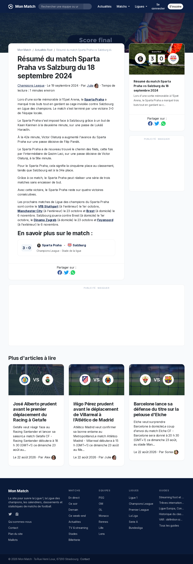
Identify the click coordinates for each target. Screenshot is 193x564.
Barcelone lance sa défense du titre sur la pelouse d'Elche (156, 409)
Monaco (104, 515)
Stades (73, 533)
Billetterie (74, 539)
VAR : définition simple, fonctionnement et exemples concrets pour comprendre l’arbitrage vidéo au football (172, 519)
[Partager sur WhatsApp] (73, 272)
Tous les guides (169, 525)
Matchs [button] (122, 6)
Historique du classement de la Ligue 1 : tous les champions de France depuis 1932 (172, 514)
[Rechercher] (88, 6)
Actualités (104, 6)
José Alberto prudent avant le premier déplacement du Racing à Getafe (35, 411)
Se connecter (158, 6)
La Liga (133, 515)
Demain (73, 509)
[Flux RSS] (23, 513)
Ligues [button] (140, 6)
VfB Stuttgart (48, 206)
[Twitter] (10, 514)
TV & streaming (78, 527)
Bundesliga (135, 527)
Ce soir (73, 503)
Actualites (75, 521)
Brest (90, 211)
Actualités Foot (43, 49)
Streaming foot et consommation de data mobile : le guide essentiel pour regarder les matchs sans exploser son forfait (172, 497)
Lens (102, 533)
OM (101, 503)
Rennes (103, 521)
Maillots (13, 539)
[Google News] (17, 514)
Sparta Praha (94, 99)
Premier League (139, 509)
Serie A (133, 521)
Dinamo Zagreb (45, 220)
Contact (13, 527)
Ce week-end (77, 515)
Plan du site (15, 533)
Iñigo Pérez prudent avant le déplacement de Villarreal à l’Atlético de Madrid (95, 411)
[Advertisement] (156, 165)
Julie (90, 85)
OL (100, 509)
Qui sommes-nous (20, 521)
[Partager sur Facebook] (60, 272)
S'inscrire (175, 6)
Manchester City (30, 211)
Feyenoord (105, 220)
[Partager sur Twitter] (67, 272)
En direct (74, 497)
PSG (101, 497)
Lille (101, 527)
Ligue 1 (133, 497)
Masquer (164, 139)
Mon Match (24, 49)
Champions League (31, 85)
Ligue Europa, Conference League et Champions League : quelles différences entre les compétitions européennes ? (172, 508)
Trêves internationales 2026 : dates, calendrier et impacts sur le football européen (172, 502)
